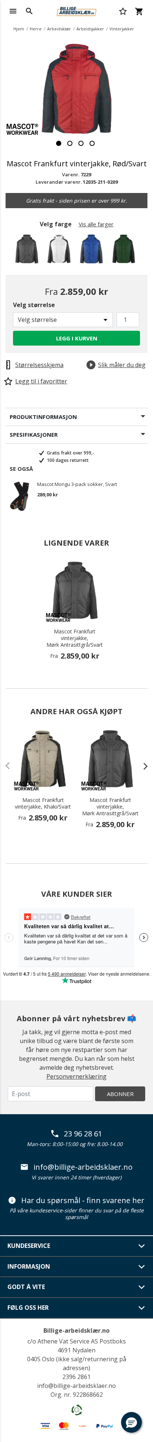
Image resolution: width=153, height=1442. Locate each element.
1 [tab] (58, 143)
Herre (36, 28)
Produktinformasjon (43, 416)
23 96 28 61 (83, 1134)
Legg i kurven (76, 338)
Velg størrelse (34, 305)
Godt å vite (26, 1287)
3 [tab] (81, 143)
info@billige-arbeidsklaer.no (83, 1167)
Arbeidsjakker (90, 28)
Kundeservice (28, 1246)
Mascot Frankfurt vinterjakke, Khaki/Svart (43, 803)
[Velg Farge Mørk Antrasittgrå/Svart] (28, 251)
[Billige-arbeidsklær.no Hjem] (76, 10)
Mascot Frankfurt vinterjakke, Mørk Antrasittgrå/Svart (74, 638)
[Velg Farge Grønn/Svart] (125, 251)
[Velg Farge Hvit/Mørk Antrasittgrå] (60, 251)
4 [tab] (92, 143)
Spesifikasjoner (34, 434)
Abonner (120, 1094)
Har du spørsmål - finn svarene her (82, 1200)
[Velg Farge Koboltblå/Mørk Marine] (92, 251)
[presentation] (141, 766)
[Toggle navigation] (13, 11)
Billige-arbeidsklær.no (76, 1330)
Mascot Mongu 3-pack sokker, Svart (77, 484)
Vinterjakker (122, 28)
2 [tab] (69, 143)
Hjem (18, 28)
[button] (131, 1422)
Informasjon (28, 1266)
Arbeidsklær (59, 28)
